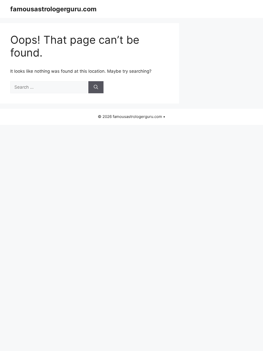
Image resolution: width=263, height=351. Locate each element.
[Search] (96, 87)
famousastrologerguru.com (53, 9)
